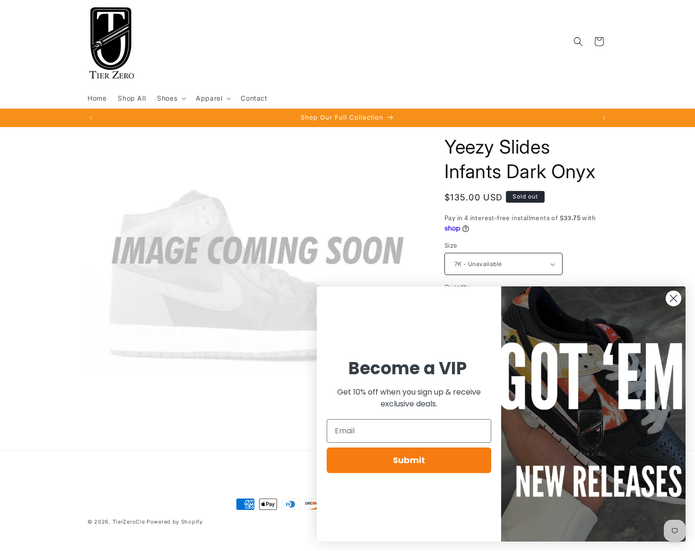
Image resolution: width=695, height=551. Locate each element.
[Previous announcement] (90, 118)
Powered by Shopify (175, 521)
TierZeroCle (129, 521)
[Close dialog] (673, 298)
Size (451, 245)
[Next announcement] (604, 118)
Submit (409, 460)
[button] (170, 98)
